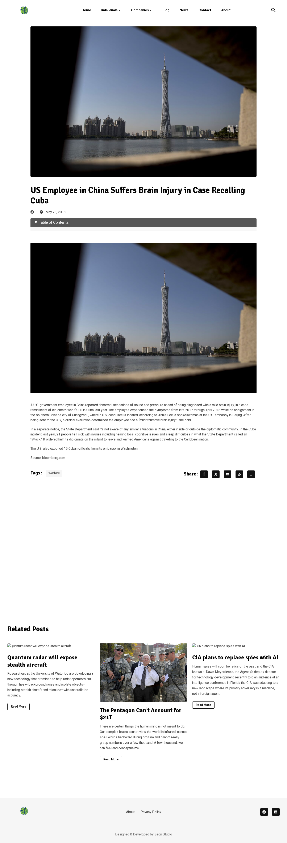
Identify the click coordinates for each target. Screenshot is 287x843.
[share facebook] (204, 474)
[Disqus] (143, 548)
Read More (18, 706)
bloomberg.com (53, 457)
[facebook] (264, 812)
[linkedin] (276, 812)
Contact (205, 10)
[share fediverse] (239, 474)
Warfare (54, 473)
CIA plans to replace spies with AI (235, 657)
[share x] (216, 474)
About (225, 10)
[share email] (227, 474)
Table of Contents (54, 222)
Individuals (109, 10)
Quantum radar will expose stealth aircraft (42, 661)
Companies (140, 10)
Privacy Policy (151, 811)
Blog (166, 10)
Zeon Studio (163, 834)
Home (86, 10)
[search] (273, 10)
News (184, 10)
